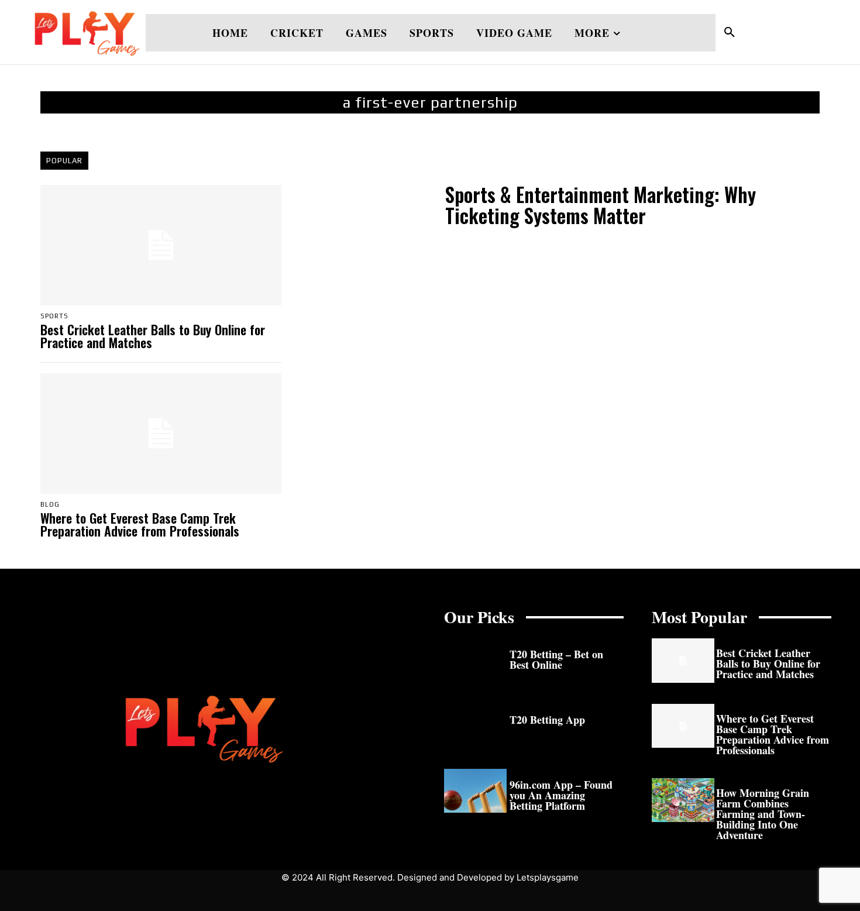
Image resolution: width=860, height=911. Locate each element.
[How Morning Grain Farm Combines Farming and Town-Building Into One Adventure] (683, 800)
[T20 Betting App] (475, 726)
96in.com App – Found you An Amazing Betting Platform (561, 795)
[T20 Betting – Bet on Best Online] (475, 660)
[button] (729, 33)
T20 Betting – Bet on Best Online (556, 659)
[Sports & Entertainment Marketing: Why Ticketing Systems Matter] (365, 207)
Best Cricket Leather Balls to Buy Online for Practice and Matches (152, 336)
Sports (54, 316)
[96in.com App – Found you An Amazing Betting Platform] (475, 791)
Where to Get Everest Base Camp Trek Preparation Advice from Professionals (139, 524)
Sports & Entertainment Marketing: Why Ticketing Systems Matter (600, 205)
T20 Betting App (547, 719)
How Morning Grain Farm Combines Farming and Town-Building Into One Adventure (762, 814)
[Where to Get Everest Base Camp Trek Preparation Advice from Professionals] (160, 433)
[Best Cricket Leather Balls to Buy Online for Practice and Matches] (160, 245)
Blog (50, 504)
